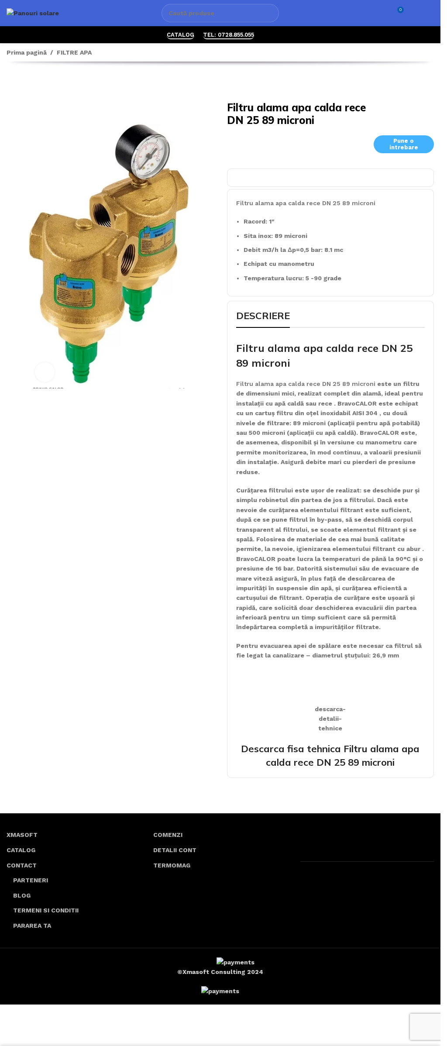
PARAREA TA (32, 925)
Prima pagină (27, 52)
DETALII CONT (174, 849)
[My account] (415, 13)
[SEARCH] (270, 13)
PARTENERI (30, 880)
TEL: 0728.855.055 (228, 34)
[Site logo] (33, 12)
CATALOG (180, 34)
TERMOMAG (171, 865)
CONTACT (22, 865)
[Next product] (33, 83)
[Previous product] (12, 83)
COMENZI (167, 834)
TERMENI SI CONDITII (46, 910)
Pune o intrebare (403, 144)
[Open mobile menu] (430, 13)
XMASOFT (22, 834)
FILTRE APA (74, 52)
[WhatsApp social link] (268, 34)
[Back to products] (22, 83)
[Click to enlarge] (45, 372)
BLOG (22, 895)
